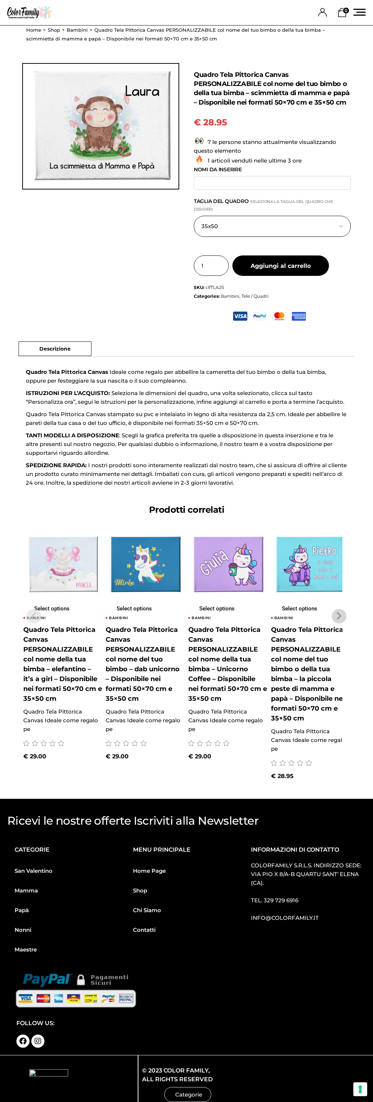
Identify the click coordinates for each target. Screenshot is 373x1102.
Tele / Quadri (255, 296)
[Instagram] (37, 1041)
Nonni (23, 929)
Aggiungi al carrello (281, 265)
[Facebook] (23, 1041)
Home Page (149, 870)
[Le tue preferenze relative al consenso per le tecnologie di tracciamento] (360, 1089)
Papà (22, 910)
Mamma (26, 890)
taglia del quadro (263, 205)
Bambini (230, 296)
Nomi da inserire (218, 169)
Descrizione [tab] (55, 348)
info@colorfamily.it (285, 917)
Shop (140, 890)
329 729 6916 (281, 900)
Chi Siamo (147, 910)
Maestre (26, 949)
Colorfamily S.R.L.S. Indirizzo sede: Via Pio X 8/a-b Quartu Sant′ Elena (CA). (306, 874)
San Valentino (33, 870)
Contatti (144, 929)
